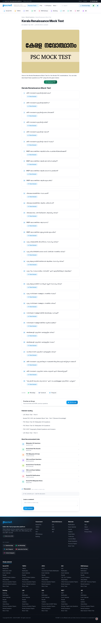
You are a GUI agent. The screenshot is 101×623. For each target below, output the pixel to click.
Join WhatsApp (21, 545)
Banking (55, 10)
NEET (78, 10)
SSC (35, 10)
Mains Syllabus (45, 577)
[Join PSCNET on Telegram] (97, 5)
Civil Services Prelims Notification (50, 570)
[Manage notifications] (96, 619)
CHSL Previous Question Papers (69, 581)
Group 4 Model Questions (29, 584)
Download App (86, 5)
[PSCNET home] (7, 522)
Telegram (53, 392)
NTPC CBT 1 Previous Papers (88, 581)
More (54, 5)
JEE (86, 10)
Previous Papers (72, 543)
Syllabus (70, 531)
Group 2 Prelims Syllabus (28, 577)
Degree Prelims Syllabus (9, 577)
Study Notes (71, 534)
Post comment (29, 508)
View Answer (32, 96)
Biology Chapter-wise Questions (69, 606)
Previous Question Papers (9, 581)
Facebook (43, 392)
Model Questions (30, 17)
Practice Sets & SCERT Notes (49, 604)
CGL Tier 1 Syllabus (66, 577)
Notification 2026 (7, 570)
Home (23, 17)
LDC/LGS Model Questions (9, 584)
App (86, 524)
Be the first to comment (42, 24)
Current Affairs (72, 539)
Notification (25, 570)
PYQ (41, 5)
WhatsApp (32, 392)
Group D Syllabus (85, 577)
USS (71, 10)
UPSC (27, 10)
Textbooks (71, 536)
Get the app (94, 1)
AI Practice (48, 5)
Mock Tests (71, 546)
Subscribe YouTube (22, 549)
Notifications (71, 524)
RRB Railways (44, 10)
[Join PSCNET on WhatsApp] (93, 5)
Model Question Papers (28, 608)
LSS (64, 10)
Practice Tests (32, 5)
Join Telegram (9, 549)
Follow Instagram (10, 553)
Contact (85, 1)
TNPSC (19, 10)
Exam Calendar (72, 527)
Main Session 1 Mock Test (87, 610)
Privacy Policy (88, 531)
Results (70, 529)
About (80, 1)
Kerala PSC (9, 10)
